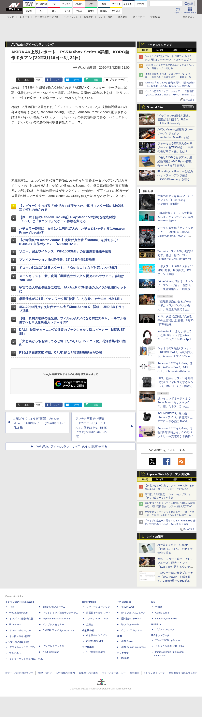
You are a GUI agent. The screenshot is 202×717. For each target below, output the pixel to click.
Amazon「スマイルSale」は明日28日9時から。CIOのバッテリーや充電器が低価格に (175, 432)
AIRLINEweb (128, 606)
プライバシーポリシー (114, 673)
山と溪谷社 (88, 630)
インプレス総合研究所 (21, 618)
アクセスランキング (159, 44)
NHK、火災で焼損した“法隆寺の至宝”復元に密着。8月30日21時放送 (175, 320)
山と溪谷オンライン (97, 635)
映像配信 (88, 17)
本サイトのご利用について (19, 673)
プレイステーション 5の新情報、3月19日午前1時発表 (57, 259)
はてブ (76, 80)
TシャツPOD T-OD (97, 618)
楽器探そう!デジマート (98, 612)
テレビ (10, 17)
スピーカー (139, 17)
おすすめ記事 (155, 536)
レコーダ (24, 17)
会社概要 (134, 673)
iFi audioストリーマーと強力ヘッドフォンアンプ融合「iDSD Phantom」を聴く (175, 175)
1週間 (174, 50)
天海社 (158, 606)
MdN (119, 636)
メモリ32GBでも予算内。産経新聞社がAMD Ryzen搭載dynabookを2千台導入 (174, 161)
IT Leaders (15, 624)
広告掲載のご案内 (65, 673)
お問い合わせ (44, 673)
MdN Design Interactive (133, 647)
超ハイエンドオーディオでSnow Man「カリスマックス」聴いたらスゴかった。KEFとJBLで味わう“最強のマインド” (175, 406)
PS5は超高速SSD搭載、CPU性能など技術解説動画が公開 (60, 352)
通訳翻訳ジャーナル (131, 618)
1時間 (145, 50)
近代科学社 (88, 647)
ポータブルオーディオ (47, 17)
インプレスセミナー (53, 624)
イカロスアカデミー (131, 630)
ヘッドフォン (71, 17)
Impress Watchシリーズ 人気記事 (168, 474)
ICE (153, 602)
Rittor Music (89, 602)
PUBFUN (156, 624)
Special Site (155, 107)
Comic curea (162, 612)
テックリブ (123, 653)
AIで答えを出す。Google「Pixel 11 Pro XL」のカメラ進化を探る (175, 548)
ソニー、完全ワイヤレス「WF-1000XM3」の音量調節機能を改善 (65, 251)
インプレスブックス (53, 646)
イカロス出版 (124, 602)
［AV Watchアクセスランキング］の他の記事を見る (70, 446)
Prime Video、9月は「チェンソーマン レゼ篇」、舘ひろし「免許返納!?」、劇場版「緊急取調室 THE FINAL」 (169, 77)
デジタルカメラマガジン (22, 647)
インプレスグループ (154, 673)
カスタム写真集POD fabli (169, 646)
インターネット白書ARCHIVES (26, 659)
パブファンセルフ (164, 629)
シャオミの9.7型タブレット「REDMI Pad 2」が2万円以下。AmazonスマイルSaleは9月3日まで (169, 59)
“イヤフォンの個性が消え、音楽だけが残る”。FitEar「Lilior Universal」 (174, 119)
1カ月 (189, 50)
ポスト (27, 80)
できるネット (16, 653)
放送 (110, 17)
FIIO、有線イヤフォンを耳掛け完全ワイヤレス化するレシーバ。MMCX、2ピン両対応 (175, 382)
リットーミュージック (98, 606)
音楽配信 (155, 17)
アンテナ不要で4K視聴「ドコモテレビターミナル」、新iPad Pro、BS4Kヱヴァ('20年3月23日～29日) (92, 427)
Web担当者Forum (18, 612)
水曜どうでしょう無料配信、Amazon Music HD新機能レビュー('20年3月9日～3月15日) (39, 423)
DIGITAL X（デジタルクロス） (59, 630)
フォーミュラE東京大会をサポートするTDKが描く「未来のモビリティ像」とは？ (175, 147)
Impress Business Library (56, 618)
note (96, 80)
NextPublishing (51, 652)
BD (100, 17)
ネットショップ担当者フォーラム (60, 612)
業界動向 (122, 17)
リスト (39, 80)
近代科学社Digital (95, 652)
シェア (56, 80)
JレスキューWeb (130, 624)
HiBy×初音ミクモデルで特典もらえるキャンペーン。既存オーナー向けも (175, 216)
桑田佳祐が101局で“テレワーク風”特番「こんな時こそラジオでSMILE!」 (71, 298)
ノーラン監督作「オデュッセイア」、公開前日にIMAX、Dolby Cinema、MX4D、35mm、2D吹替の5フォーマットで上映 (169, 94)
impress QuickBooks (166, 618)
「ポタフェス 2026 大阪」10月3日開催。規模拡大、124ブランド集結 (175, 270)
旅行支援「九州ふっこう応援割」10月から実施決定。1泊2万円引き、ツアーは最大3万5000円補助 (170, 506)
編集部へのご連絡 (88, 673)
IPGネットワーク (160, 635)
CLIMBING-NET (94, 641)
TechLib (125, 658)
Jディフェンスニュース (133, 612)
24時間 (159, 50)
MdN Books (127, 641)
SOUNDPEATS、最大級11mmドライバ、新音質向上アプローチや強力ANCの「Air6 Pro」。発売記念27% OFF (175, 421)
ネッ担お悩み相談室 (20, 636)
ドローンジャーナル (20, 630)
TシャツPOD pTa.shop (168, 640)
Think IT (13, 606)
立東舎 (89, 624)
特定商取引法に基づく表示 (183, 673)
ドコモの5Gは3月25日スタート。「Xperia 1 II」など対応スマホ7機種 (68, 267)
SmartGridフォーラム (54, 606)
